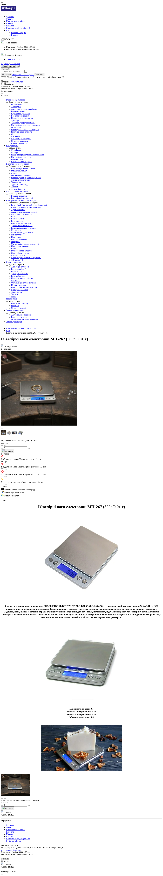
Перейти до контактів (10, 64)
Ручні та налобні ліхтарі (21, 251)
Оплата (9, 19)
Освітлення (16, 127)
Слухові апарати (18, 255)
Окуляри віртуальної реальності (25, 244)
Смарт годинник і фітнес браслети (26, 258)
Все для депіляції (18, 269)
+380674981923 (12, 59)
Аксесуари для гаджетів (21, 214)
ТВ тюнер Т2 (17, 260)
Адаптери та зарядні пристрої (24, 212)
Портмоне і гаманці (19, 303)
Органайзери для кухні (21, 157)
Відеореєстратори (19, 317)
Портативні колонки (20, 246)
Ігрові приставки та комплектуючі (26, 207)
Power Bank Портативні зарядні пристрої (29, 205)
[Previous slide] (2, 428)
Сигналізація (16, 136)
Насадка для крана (19, 239)
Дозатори (15, 120)
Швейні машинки (19, 143)
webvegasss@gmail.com (11, 850)
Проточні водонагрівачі (21, 132)
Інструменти (16, 104)
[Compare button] (5, 445)
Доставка (10, 17)
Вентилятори (17, 221)
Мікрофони (16, 230)
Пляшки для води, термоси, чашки (26, 177)
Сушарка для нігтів (19, 290)
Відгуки (14, 35)
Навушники (16, 237)
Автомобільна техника (21, 315)
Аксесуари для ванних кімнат (24, 109)
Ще (7, 30)
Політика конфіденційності (18, 28)
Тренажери (16, 182)
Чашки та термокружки (21, 161)
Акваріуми (16, 107)
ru (18, 66)
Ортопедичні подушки (21, 175)
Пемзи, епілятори (18, 285)
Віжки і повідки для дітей (22, 198)
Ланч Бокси (16, 150)
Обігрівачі (15, 242)
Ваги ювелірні (17, 219)
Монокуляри (16, 235)
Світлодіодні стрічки (20, 253)
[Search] (26, 72)
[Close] (2, 2)
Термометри (16, 292)
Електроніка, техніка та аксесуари (21, 328)
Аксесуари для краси (20, 267)
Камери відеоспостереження (23, 228)
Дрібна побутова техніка (21, 226)
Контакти (10, 26)
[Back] (7, 102)
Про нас (9, 23)
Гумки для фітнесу (19, 171)
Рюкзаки (15, 306)
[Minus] (2, 448)
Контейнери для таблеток (22, 278)
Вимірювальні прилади (21, 223)
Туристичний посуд (19, 184)
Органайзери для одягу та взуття (25, 125)
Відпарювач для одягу (20, 113)
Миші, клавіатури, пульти (22, 232)
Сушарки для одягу (19, 141)
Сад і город (16, 134)
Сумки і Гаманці (18, 308)
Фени (13, 296)
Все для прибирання (20, 116)
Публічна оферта (18, 33)
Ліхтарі (14, 173)
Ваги (13, 216)
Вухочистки (16, 271)
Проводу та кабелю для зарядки (25, 129)
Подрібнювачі (17, 159)
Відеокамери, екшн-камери (23, 168)
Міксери (14, 152)
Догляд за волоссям (19, 274)
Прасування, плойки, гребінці (24, 287)
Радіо (13, 248)
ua (13, 66)
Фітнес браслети (18, 189)
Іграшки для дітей (19, 196)
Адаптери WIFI (18, 210)
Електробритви (18, 276)
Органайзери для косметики (23, 283)
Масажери (15, 280)
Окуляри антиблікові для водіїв (24, 319)
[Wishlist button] (2, 445)
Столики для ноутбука (21, 139)
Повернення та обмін (15, 21)
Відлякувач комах (18, 111)
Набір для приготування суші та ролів (27, 155)
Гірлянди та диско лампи (22, 118)
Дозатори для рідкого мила (23, 123)
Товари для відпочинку (21, 180)
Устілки (14, 187)
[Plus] (29, 448)
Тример (14, 294)
